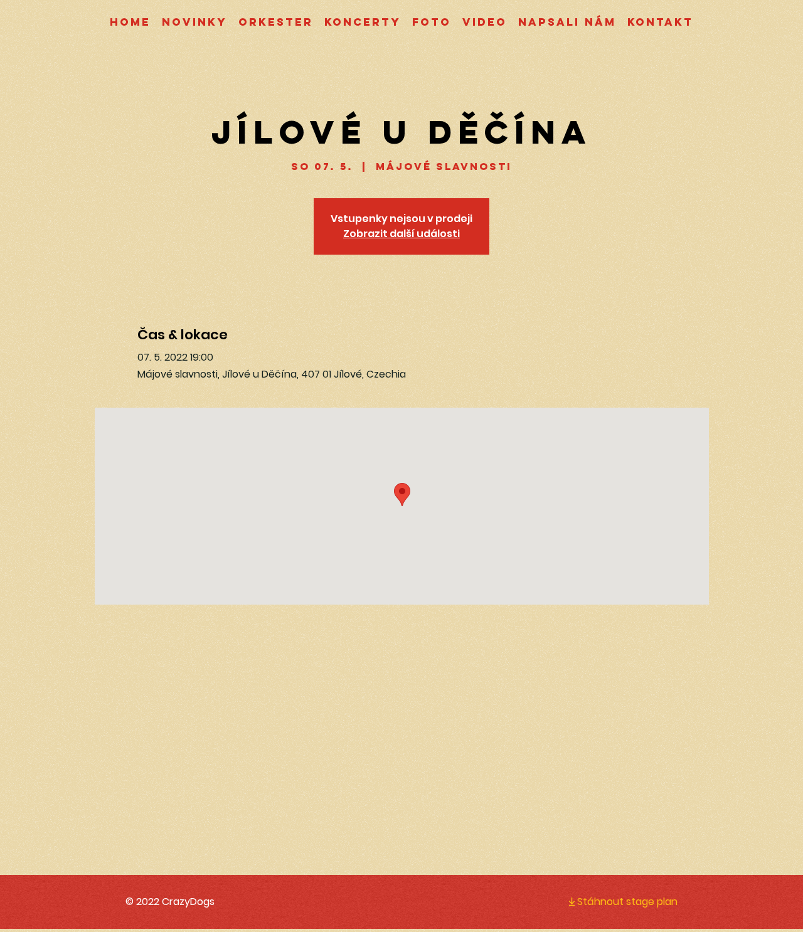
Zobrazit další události (401, 233)
